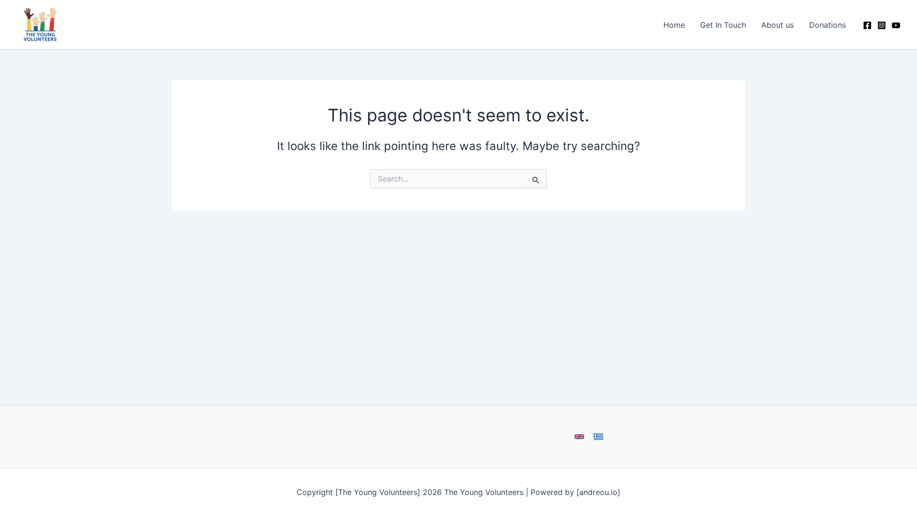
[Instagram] (881, 25)
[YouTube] (896, 25)
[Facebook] (867, 25)
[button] (579, 436)
